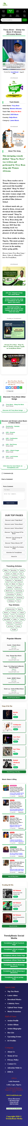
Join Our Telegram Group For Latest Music (14, 293)
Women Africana (16, 108)
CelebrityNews (3, 16)
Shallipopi (11, 601)
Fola (18, 601)
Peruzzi (18, 626)
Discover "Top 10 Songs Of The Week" (14, 533)
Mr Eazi (19, 594)
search (24, 19)
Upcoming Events (14, 1037)
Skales (19, 609)
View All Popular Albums (14, 697)
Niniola (6, 612)
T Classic (13, 612)
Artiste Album (12, 1025)
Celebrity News (13, 1003)
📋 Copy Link (10, 391)
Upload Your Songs (14, 1007)
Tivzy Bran (15, 105)
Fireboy (6, 577)
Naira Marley (18, 580)
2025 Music (14, 114)
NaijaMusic (17, 11)
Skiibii (15, 619)
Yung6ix (14, 629)
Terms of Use (12, 1056)
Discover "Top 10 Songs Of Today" (14, 538)
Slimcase (9, 622)
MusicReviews (17, 16)
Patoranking (10, 594)
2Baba (5, 570)
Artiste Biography (14, 1029)
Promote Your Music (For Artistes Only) (14, 547)
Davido (8, 573)
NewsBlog (24, 16)
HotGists (10, 16)
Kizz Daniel (15, 577)
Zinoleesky (19, 597)
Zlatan (14, 573)
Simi (7, 584)
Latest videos (12, 995)
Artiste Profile (12, 1021)
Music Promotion (14, 1011)
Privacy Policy (13, 1060)
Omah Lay (18, 587)
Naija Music (13, 117)
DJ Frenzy (18, 622)
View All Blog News (14, 876)
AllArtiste (24, 11)
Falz (21, 573)
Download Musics (14, 999)
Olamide (9, 587)
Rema (22, 577)
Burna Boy (13, 570)
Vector (6, 616)
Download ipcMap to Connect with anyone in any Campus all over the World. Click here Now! (14, 309)
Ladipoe (22, 612)
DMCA (10, 1072)
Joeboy (22, 570)
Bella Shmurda (9, 597)
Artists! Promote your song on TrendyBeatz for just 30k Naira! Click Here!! (14, 300)
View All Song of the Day (14, 771)
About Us (14, 556)
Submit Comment (10, 502)
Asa (13, 616)
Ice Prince (10, 626)
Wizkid (13, 584)
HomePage (3, 11)
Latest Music (14, 120)
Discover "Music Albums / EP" (14, 543)
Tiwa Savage (19, 590)
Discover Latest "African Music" (14, 528)
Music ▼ (10, 11)
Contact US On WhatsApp (14, 1108)
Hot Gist (10, 1033)
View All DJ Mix (14, 926)
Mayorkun (9, 580)
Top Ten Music (13, 991)
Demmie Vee (20, 616)
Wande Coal (9, 590)
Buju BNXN (7, 619)
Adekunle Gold (11, 609)
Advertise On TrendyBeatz (14, 552)
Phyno (20, 584)
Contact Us (11, 1064)
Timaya (22, 619)
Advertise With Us (14, 1068)
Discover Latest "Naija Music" (14, 520)
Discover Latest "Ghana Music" (14, 524)
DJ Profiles (11, 1041)
